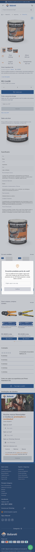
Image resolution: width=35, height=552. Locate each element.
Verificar (17, 289)
